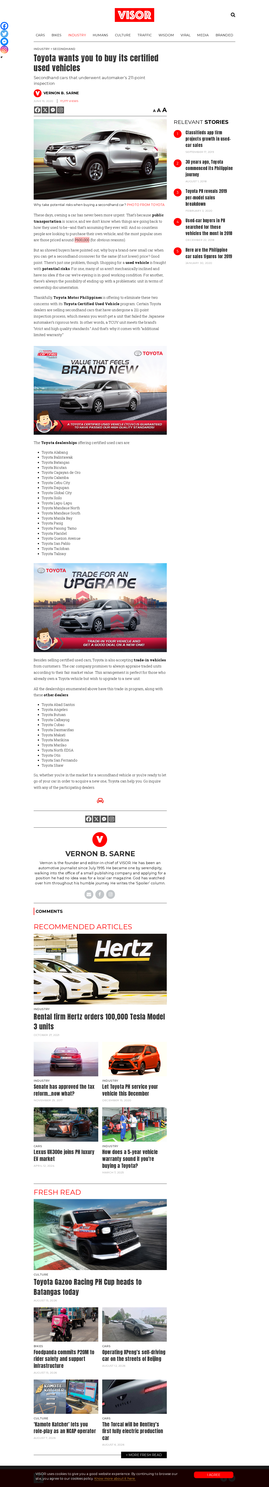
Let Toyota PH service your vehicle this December (130, 1090)
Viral (185, 35)
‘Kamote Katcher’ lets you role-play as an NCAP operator (65, 1428)
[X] (45, 110)
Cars (40, 35)
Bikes (56, 35)
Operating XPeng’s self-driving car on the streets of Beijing (133, 1355)
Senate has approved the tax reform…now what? (64, 1090)
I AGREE (213, 1475)
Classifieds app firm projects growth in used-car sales (208, 139)
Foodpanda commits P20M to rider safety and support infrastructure (64, 1358)
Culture (123, 35)
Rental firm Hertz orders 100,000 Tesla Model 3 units (99, 1021)
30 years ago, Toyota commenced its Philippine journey (209, 168)
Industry (77, 35)
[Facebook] (37, 110)
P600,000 (82, 239)
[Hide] (1, 57)
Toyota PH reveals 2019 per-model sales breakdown (206, 197)
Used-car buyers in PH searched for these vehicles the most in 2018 (209, 226)
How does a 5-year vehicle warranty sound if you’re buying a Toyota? (130, 1158)
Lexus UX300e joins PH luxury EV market (64, 1155)
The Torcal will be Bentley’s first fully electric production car (132, 1431)
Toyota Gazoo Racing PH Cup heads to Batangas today (88, 1287)
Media (203, 35)
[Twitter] (4, 34)
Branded (224, 35)
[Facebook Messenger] (52, 110)
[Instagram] (60, 110)
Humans (100, 35)
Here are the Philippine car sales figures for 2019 (209, 253)
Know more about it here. (115, 1478)
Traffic (144, 35)
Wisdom (166, 35)
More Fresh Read (145, 1455)
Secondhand (64, 49)
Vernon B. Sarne (61, 93)
